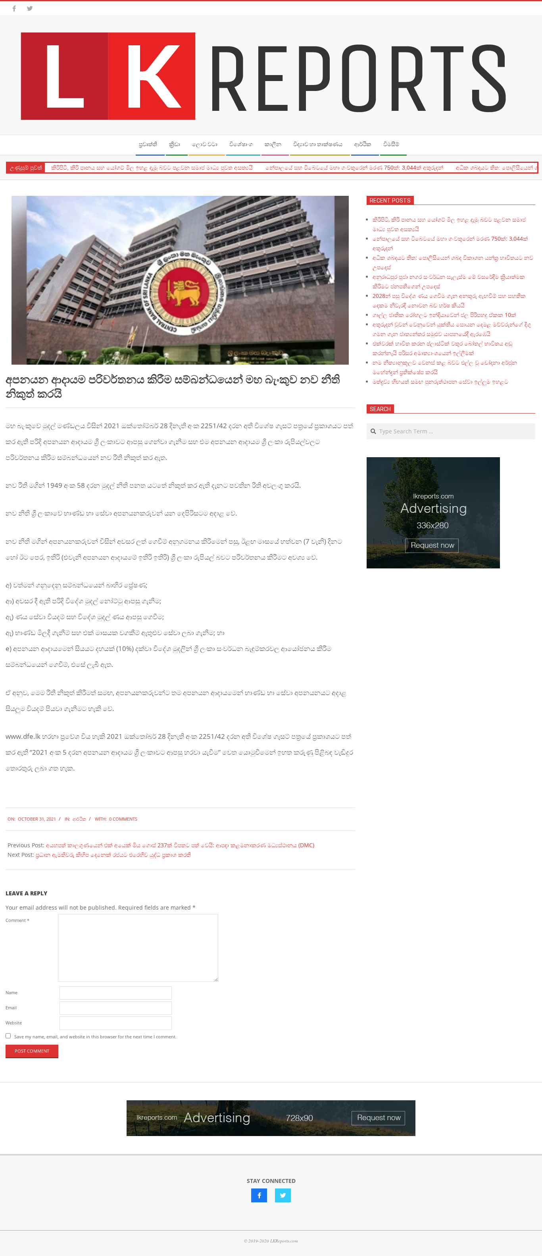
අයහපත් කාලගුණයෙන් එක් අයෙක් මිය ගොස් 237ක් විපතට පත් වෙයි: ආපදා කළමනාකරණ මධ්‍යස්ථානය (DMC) (180, 845)
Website (14, 1023)
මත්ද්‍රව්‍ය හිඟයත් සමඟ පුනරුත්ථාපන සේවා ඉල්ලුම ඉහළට (440, 381)
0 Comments (123, 819)
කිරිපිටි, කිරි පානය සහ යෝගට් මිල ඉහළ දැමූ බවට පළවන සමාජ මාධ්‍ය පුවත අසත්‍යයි (152, 167)
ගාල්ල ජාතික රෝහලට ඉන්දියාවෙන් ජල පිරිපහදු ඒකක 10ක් (444, 315)
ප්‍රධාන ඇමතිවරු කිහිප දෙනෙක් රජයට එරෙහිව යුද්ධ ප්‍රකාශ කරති (113, 854)
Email (11, 1008)
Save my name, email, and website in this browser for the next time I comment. (95, 1037)
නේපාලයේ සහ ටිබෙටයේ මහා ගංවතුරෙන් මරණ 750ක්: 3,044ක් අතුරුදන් (354, 167)
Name (11, 992)
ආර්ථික (79, 819)
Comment (17, 920)
